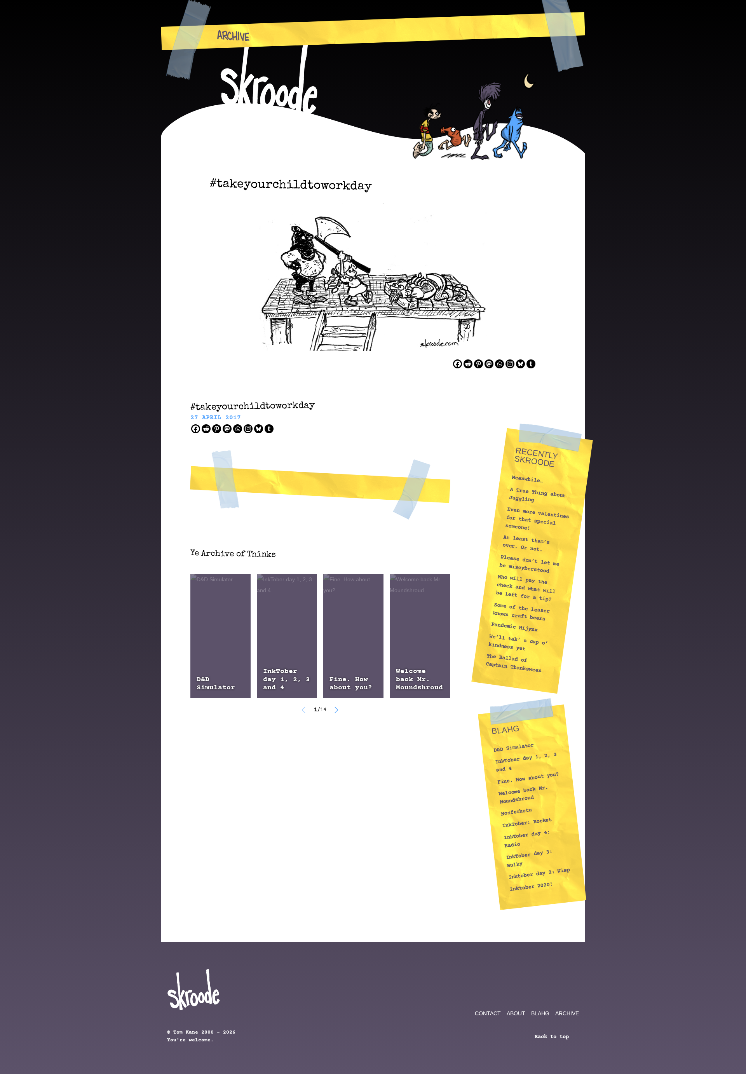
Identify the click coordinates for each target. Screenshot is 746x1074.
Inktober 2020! (531, 887)
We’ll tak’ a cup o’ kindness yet (518, 642)
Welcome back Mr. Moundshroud (419, 680)
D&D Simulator (216, 684)
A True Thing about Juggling (537, 495)
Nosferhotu (516, 812)
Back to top (553, 1037)
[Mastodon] (489, 363)
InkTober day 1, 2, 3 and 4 (286, 680)
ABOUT (516, 1013)
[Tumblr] (530, 363)
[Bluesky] (520, 363)
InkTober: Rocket (527, 822)
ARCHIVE (567, 1013)
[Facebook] (457, 363)
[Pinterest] (478, 363)
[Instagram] (509, 363)
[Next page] (336, 710)
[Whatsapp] (499, 363)
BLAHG (540, 1013)
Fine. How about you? (350, 684)
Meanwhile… (527, 480)
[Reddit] (468, 363)
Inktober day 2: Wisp (539, 874)
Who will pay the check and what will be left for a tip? (525, 588)
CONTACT (488, 1013)
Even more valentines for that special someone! (537, 519)
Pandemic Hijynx (514, 628)
